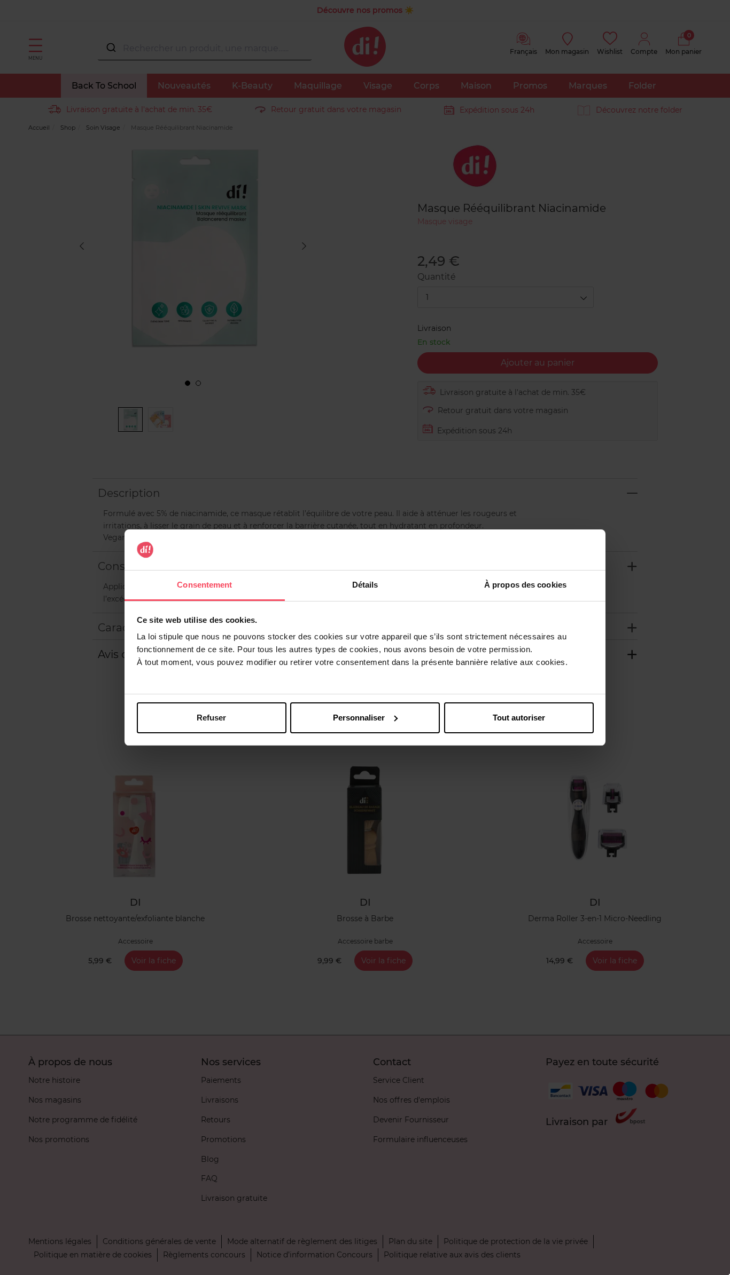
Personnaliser (359, 717)
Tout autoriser (519, 717)
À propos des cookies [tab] (525, 584)
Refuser (211, 717)
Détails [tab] (365, 584)
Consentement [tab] (204, 584)
